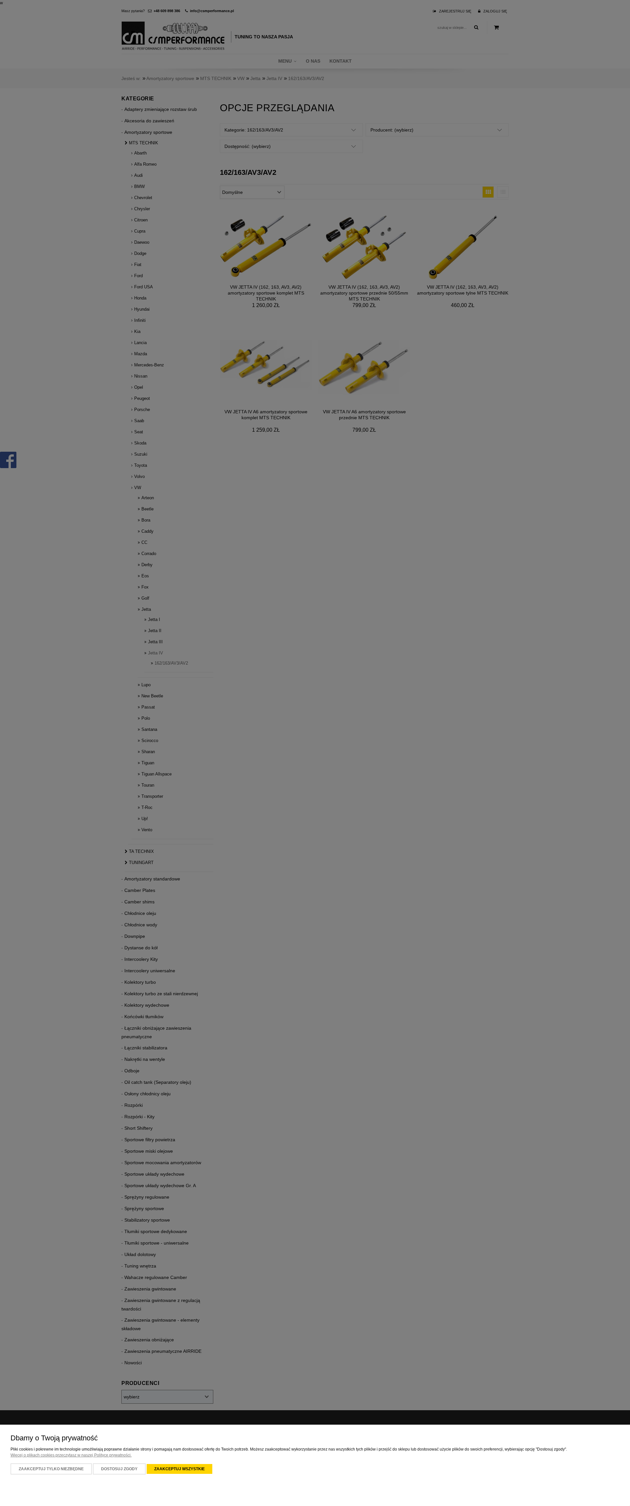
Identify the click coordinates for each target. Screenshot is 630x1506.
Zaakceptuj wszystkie (179, 1469)
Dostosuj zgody (119, 1469)
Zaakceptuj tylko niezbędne (51, 1469)
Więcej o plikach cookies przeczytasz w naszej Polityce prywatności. (71, 1455)
